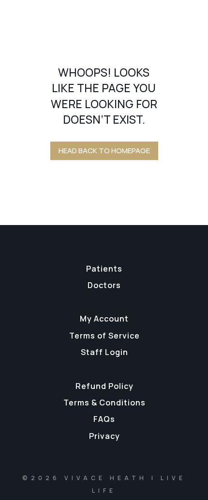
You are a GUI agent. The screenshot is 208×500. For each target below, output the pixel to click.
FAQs (104, 419)
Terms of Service (104, 335)
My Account (104, 318)
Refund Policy (104, 386)
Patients (104, 268)
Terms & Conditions (104, 402)
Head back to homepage (104, 150)
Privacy (104, 436)
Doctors (104, 285)
